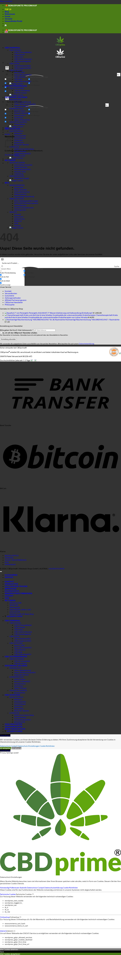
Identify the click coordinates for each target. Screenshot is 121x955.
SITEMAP (9, 596)
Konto (7, 16)
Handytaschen (20, 135)
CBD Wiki (18, 77)
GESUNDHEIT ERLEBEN (16, 97)
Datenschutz (19, 219)
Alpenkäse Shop (20, 167)
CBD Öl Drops (20, 52)
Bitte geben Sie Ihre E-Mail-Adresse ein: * (16, 330)
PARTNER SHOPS (16, 176)
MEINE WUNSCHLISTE (15, 729)
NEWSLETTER (11, 584)
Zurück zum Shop (12, 155)
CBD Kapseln (19, 54)
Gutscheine (9, 295)
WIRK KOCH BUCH (22, 149)
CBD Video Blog (20, 81)
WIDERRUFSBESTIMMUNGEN (18, 593)
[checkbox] (40, 80)
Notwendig (4, 887)
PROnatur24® (15, 603)
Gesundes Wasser (21, 106)
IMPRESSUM (10, 564)
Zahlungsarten (20, 210)
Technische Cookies (8, 894)
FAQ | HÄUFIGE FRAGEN (16, 586)
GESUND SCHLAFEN (18, 122)
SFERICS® (13, 605)
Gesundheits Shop (21, 165)
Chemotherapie (20, 153)
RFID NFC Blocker (21, 144)
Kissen (17, 124)
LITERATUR (14, 147)
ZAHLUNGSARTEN (13, 724)
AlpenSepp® (14, 607)
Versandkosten (20, 205)
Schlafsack (18, 140)
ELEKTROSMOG (16, 131)
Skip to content (6, 1)
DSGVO (3, 931)
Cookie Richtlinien (47, 746)
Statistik (23, 887)
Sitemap (17, 225)
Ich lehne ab (16, 748)
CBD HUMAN (11, 48)
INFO (7, 183)
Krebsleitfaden (20, 151)
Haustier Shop (20, 171)
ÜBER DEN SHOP (16, 198)
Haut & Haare (19, 111)
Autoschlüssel (20, 138)
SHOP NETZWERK (17, 162)
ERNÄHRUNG (15, 99)
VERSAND (9, 558)
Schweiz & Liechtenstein (24, 207)
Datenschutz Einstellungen (28, 746)
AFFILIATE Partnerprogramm (26, 203)
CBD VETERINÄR (13, 86)
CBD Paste (18, 57)
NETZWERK (10, 160)
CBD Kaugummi (20, 68)
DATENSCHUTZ (12, 591)
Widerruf (18, 221)
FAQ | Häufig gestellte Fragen (26, 201)
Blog (7, 12)
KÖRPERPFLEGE (16, 108)
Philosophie (9, 304)
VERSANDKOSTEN (13, 727)
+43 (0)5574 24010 (56, 568)
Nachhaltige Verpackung (24, 196)
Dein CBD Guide (21, 75)
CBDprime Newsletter (14, 302)
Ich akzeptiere (5, 748)
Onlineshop (5, 917)
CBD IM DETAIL (16, 643)
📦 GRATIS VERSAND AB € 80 (19, 5)
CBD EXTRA (14, 63)
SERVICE (13, 212)
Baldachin (18, 133)
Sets (16, 117)
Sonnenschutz (20, 115)
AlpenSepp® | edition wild (20, 609)
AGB (16, 223)
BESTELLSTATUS (11, 555)
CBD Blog (18, 79)
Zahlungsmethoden (13, 298)
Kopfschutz (19, 142)
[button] (7, 134)
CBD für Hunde (20, 90)
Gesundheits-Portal (13, 21)
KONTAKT (9, 582)
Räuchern (18, 156)
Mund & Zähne (20, 113)
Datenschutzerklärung (86, 344)
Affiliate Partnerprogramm (15, 300)
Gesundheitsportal (22, 192)
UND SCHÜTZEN (12, 129)
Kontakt (17, 214)
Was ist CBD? (19, 645)
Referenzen (10, 14)
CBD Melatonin (20, 66)
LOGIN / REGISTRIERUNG (15, 560)
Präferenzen (14, 887)
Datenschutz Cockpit (8, 746)
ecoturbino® (14, 612)
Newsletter (18, 187)
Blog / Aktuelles (20, 189)
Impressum (18, 216)
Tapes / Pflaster (20, 120)
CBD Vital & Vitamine (23, 59)
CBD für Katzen (20, 93)
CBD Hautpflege (21, 61)
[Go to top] (1, 571)
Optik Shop (18, 174)
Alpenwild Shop (20, 169)
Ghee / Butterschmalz (23, 104)
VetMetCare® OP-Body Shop (21, 614)
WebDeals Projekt (21, 178)
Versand (8, 19)
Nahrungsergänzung (22, 670)
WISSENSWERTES (16, 185)
